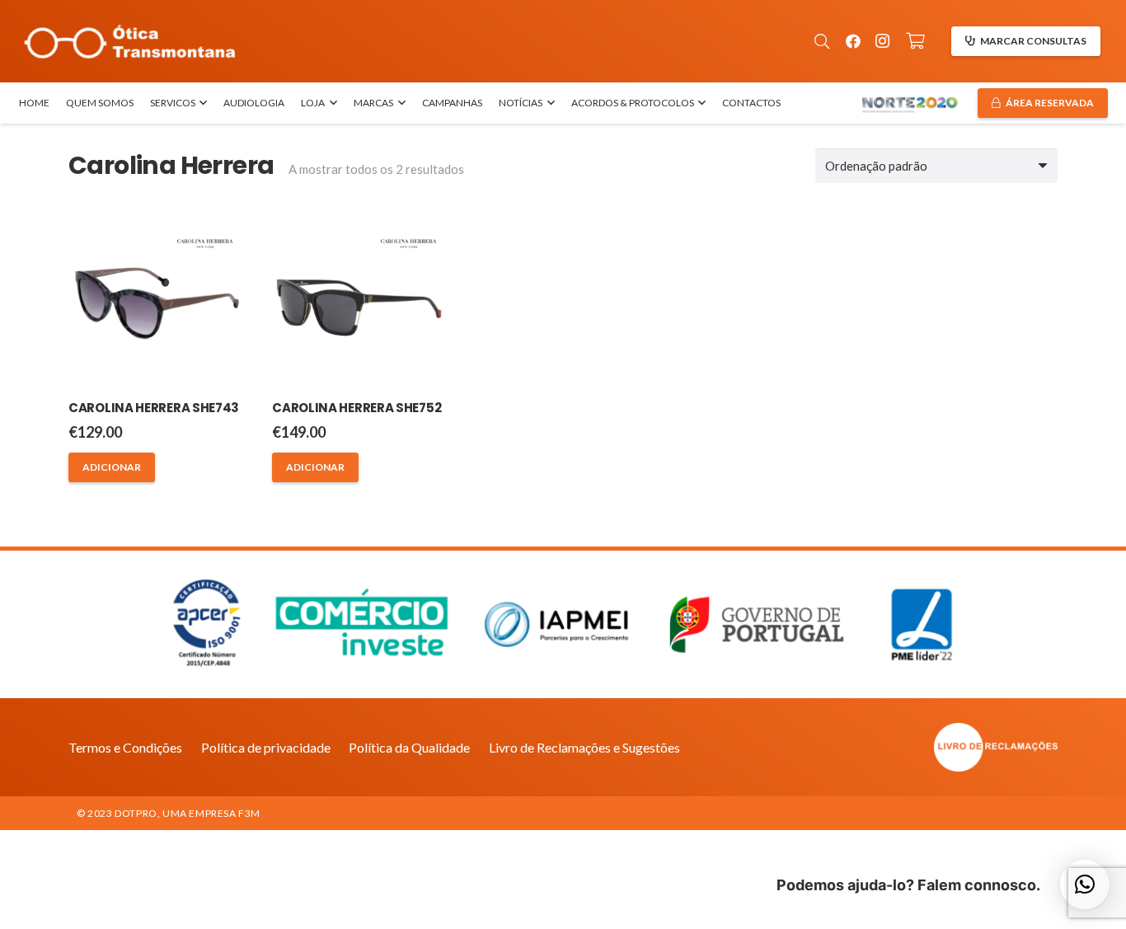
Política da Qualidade (409, 747)
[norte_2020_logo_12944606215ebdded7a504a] (909, 103)
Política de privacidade (266, 747)
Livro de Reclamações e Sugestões (584, 747)
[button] (821, 41)
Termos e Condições (125, 747)
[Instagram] (883, 41)
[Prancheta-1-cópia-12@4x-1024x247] (130, 41)
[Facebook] (853, 41)
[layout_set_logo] (905, 747)
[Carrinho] (916, 41)
